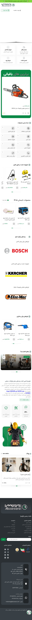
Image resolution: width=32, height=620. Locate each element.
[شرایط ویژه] (8, 58)
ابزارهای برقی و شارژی (22, 316)
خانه (14, 523)
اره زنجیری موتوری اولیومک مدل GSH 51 (20, 108)
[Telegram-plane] (8, 552)
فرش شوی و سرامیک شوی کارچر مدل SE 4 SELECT (24, 183)
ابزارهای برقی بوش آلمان (22, 242)
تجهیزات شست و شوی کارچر (20, 165)
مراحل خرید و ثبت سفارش (26, 525)
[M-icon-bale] (8, 555)
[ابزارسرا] (8, 5)
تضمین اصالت (24, 60)
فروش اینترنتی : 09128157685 (16, 596)
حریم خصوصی (28, 528)
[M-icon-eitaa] (5, 555)
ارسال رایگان (24, 50)
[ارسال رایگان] (24, 47)
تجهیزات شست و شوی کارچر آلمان (20, 264)
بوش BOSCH (21, 391)
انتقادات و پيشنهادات (27, 530)
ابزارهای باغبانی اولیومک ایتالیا (21, 287)
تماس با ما (13, 528)
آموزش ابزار (26, 357)
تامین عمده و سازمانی (11, 532)
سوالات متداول (28, 523)
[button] (28, 113)
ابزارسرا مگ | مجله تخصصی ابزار (9, 526)
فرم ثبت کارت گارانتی (27, 532)
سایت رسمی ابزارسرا (25, 516)
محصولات (13, 525)
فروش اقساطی (8, 50)
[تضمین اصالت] (24, 58)
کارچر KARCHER (13, 391)
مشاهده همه (5, 200)
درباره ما (13, 530)
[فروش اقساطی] (8, 47)
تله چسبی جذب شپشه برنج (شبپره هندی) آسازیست (24, 219)
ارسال (3, 539)
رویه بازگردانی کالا (28, 526)
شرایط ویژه (8, 61)
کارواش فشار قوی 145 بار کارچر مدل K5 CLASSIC (9, 183)
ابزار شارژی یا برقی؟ (25, 368)
